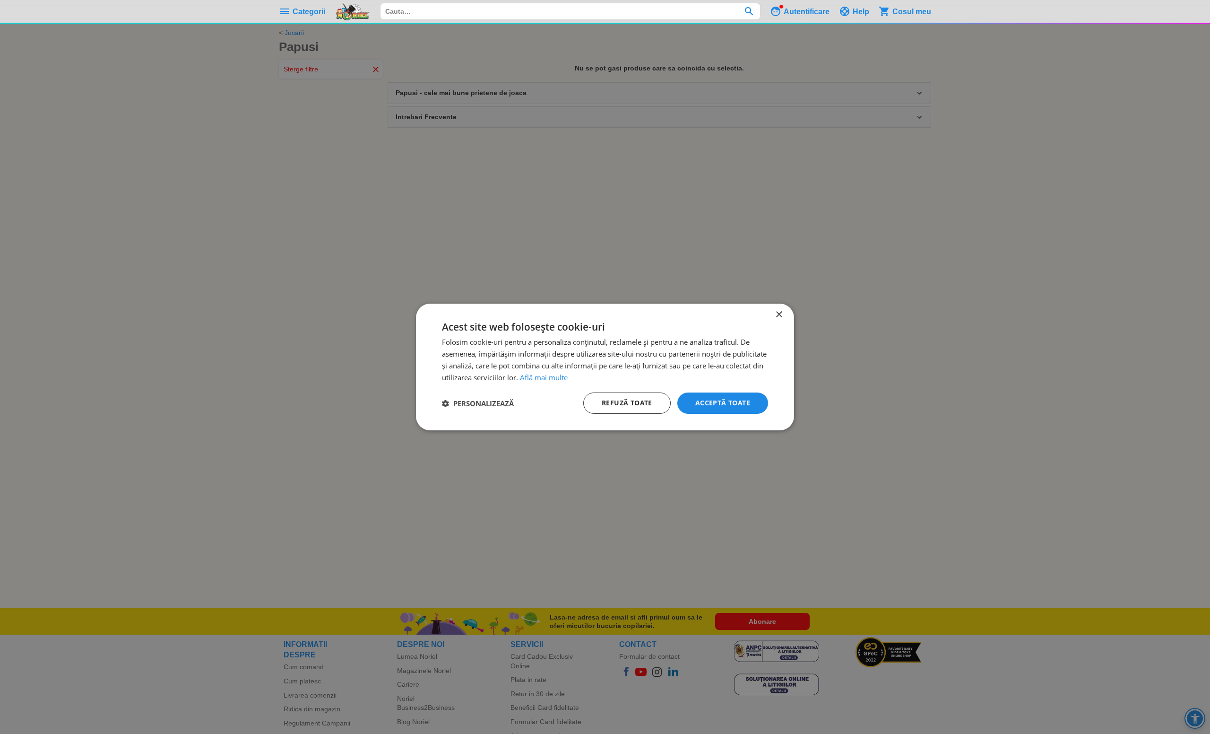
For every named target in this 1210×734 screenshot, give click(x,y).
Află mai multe (544, 377)
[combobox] (570, 11)
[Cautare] (749, 11)
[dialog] (605, 367)
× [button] (778, 314)
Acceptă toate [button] (722, 402)
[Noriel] (353, 11)
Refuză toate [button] (627, 402)
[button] (478, 403)
